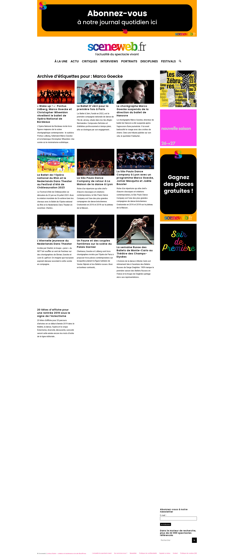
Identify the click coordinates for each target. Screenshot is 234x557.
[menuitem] (61, 61)
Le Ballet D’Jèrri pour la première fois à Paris (92, 107)
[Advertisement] (178, 278)
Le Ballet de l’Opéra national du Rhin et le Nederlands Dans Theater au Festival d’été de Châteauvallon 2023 (54, 181)
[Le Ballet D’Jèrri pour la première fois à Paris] (95, 92)
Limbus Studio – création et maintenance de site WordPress (66, 553)
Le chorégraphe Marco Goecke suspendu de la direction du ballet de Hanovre (133, 110)
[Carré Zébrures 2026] (178, 106)
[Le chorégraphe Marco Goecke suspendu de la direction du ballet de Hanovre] (135, 92)
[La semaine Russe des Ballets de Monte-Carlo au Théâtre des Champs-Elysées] (135, 230)
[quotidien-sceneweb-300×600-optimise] (178, 221)
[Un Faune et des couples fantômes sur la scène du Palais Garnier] (95, 226)
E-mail (163, 515)
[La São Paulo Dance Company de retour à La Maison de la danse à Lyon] (95, 162)
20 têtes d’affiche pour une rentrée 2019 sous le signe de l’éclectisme (53, 313)
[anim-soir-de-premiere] (178, 260)
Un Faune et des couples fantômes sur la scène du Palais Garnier (94, 244)
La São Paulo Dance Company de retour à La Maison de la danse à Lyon (95, 181)
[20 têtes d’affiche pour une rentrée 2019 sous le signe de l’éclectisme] (56, 295)
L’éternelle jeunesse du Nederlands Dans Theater (54, 242)
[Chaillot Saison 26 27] (178, 145)
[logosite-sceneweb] (117, 48)
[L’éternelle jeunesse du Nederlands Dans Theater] (56, 226)
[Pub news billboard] (117, 36)
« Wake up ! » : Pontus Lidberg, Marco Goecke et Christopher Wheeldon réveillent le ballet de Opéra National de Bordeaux (54, 114)
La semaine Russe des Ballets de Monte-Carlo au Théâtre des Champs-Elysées (135, 251)
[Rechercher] (179, 61)
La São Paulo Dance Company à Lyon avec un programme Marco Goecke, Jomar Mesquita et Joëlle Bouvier (135, 178)
